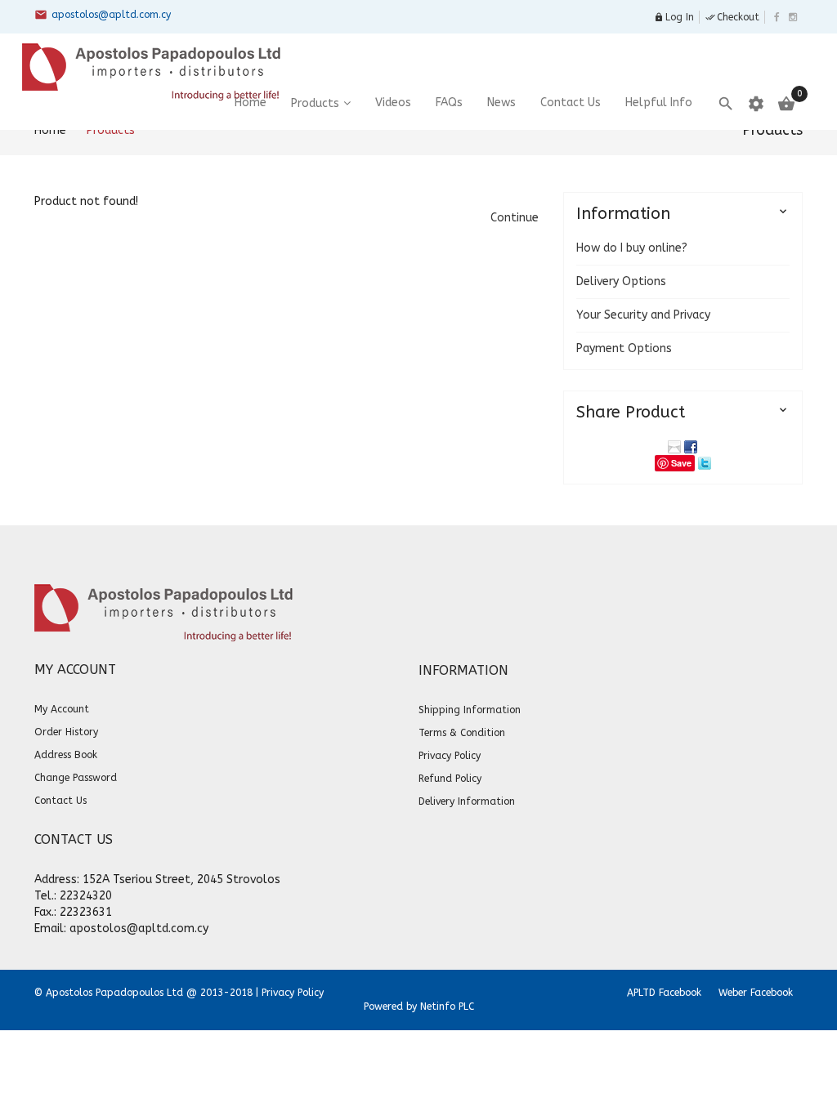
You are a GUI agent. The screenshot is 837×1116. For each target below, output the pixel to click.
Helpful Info (658, 102)
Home (50, 130)
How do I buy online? (631, 248)
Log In (674, 17)
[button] (514, 218)
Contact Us (570, 102)
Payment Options (624, 348)
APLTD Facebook (664, 992)
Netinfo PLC (447, 1006)
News (501, 102)
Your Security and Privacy (643, 315)
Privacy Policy (293, 992)
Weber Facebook (755, 992)
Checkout (732, 17)
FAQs (449, 102)
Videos (393, 102)
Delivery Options (621, 281)
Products (315, 103)
